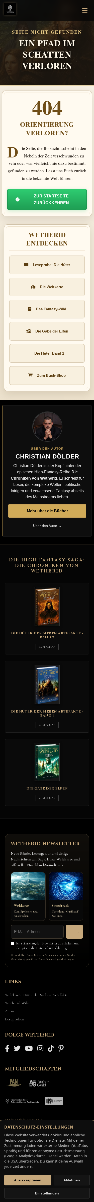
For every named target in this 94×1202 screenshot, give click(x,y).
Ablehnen (71, 1180)
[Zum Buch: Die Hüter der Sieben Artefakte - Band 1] (47, 705)
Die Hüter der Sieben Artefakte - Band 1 (47, 713)
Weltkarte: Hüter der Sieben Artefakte (36, 995)
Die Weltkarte (51, 287)
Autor (10, 1011)
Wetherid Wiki (17, 1003)
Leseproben (14, 1019)
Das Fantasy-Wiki (51, 309)
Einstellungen (47, 1193)
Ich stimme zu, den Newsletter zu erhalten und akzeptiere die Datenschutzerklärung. (47, 945)
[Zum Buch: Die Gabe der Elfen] (47, 782)
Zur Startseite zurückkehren (51, 199)
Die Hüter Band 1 (49, 353)
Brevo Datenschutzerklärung (54, 959)
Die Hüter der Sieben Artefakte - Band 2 (47, 635)
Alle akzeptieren (27, 1180)
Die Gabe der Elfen (51, 331)
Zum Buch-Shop (51, 375)
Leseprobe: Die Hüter (51, 265)
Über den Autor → (47, 526)
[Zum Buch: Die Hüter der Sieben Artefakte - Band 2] (47, 627)
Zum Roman (47, 646)
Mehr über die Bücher (47, 511)
